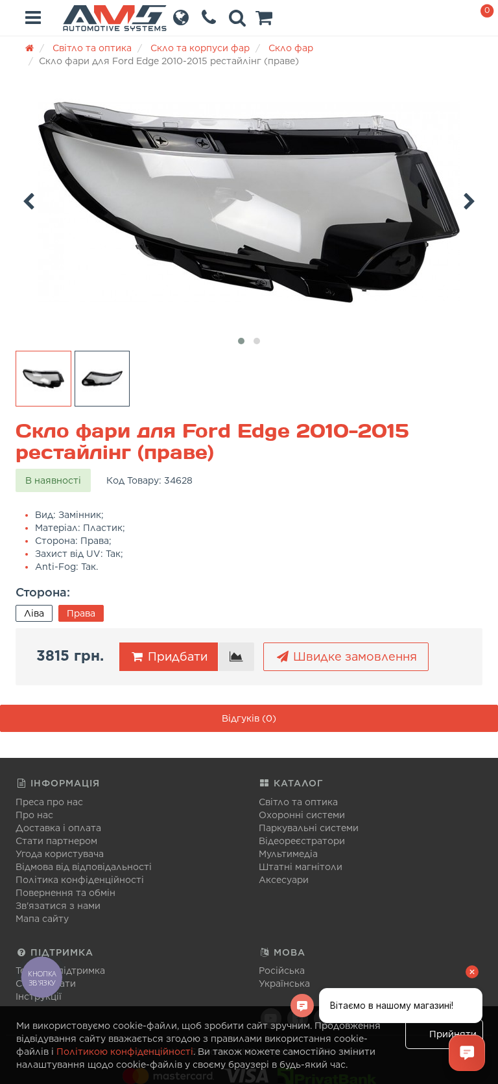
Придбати (176, 656)
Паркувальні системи (309, 828)
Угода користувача (60, 854)
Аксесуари (284, 880)
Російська (282, 970)
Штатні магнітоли (300, 867)
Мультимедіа (288, 854)
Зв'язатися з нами (58, 906)
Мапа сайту (42, 918)
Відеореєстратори (302, 841)
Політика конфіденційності (80, 880)
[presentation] (28, 199)
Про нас (34, 815)
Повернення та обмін (65, 893)
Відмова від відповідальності (84, 867)
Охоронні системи (302, 815)
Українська (284, 983)
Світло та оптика (298, 802)
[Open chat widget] (467, 1053)
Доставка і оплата (58, 828)
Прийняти (453, 1034)
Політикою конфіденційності (124, 1051)
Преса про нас (49, 802)
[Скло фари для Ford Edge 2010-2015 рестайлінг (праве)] (249, 202)
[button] (264, 21)
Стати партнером (56, 841)
